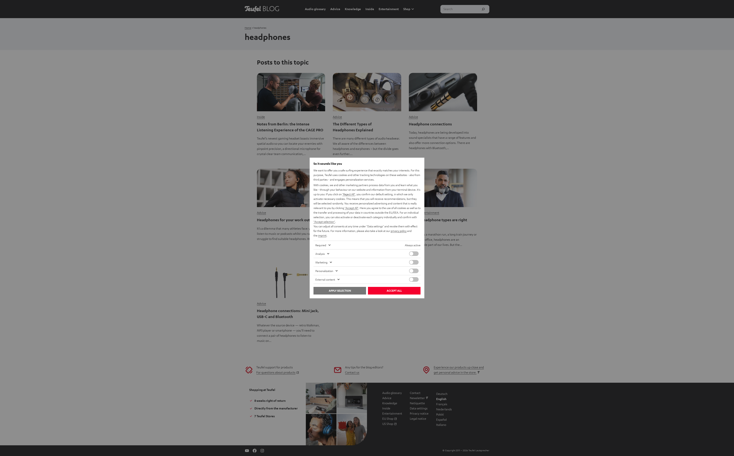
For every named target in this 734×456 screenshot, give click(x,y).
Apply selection (340, 290)
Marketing (321, 262)
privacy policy (399, 230)
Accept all (394, 290)
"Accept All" (351, 208)
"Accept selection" (324, 221)
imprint (322, 235)
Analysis (320, 253)
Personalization (324, 271)
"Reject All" (348, 194)
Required (320, 245)
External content (325, 279)
